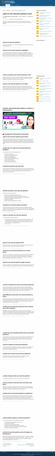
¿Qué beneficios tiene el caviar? (45, 98)
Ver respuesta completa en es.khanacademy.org (18, 173)
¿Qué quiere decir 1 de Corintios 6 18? (45, 101)
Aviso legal (33, 452)
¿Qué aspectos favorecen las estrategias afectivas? (44, 34)
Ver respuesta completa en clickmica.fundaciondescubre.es (19, 225)
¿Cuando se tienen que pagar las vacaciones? (45, 13)
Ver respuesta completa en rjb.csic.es (16, 441)
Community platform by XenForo (22, 454)
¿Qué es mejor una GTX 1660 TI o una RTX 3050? (45, 83)
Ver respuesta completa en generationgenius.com (18, 145)
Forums (7, 5)
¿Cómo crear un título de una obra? (46, 36)
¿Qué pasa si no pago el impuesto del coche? (45, 79)
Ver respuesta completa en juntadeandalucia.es (17, 390)
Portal (51, 452)
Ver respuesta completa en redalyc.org (16, 267)
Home (3, 5)
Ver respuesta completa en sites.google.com (17, 380)
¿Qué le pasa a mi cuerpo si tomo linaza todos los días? (45, 86)
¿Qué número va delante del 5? (45, 96)
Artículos (8, 10)
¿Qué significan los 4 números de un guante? (46, 21)
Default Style (5, 452)
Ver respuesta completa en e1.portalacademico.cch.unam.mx (19, 212)
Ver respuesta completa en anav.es (16, 292)
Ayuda (44, 452)
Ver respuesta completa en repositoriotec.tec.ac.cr (18, 351)
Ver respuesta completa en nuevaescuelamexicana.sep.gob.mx (20, 342)
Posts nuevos (4, 6)
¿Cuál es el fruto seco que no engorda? (44, 29)
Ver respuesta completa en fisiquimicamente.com (18, 25)
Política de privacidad (39, 452)
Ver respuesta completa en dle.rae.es (16, 47)
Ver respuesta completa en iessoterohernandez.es (18, 81)
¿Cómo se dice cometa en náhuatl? (45, 31)
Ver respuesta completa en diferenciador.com (17, 163)
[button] (14, 5)
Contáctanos (29, 452)
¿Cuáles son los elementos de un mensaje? (45, 95)
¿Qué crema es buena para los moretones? (45, 24)
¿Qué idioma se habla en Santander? (46, 26)
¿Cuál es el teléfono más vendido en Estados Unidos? (46, 19)
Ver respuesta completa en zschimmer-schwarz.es (18, 91)
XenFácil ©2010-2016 (38, 454)
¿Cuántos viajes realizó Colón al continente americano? (45, 16)
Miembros (18, 5)
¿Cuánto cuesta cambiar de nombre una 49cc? (46, 92)
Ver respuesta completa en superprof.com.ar (17, 429)
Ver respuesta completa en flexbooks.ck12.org (17, 259)
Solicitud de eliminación (7, 25)
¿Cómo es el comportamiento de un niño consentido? (46, 89)
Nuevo (12, 5)
